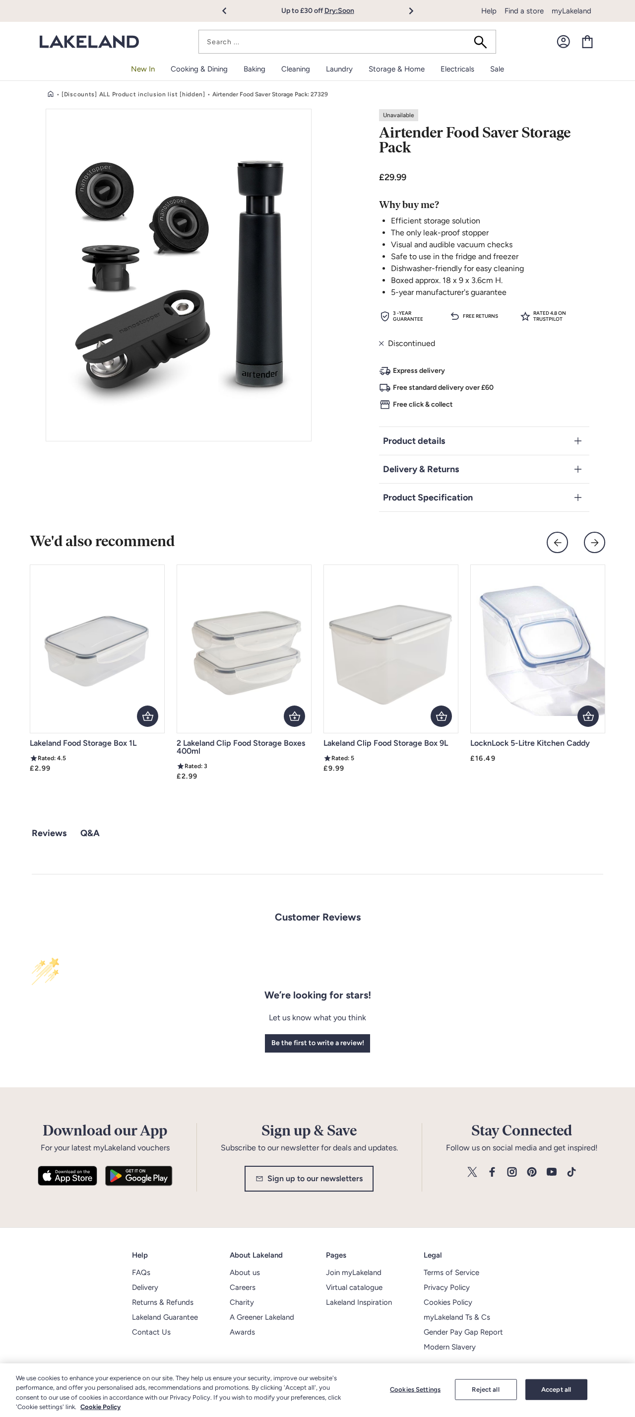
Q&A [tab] (90, 833)
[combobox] (347, 42)
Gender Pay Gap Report (463, 1332)
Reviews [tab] (49, 833)
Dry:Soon (339, 10)
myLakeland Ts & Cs (457, 1317)
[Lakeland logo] (89, 42)
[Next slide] (594, 542)
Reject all (485, 1389)
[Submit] (484, 42)
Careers (242, 1287)
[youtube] (552, 1172)
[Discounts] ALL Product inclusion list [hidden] (133, 94)
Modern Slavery (450, 1347)
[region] (317, 1390)
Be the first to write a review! (317, 1043)
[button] (230, 11)
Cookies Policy (448, 1302)
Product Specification (428, 497)
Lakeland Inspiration (359, 1302)
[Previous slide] (557, 542)
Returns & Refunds (162, 1302)
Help (489, 10)
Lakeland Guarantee (165, 1317)
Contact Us (151, 1332)
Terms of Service (451, 1272)
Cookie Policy (100, 1407)
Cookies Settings (415, 1389)
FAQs (141, 1272)
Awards (242, 1332)
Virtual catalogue (354, 1287)
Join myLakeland (353, 1272)
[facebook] (492, 1172)
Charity (242, 1302)
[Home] (51, 94)
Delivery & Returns (421, 469)
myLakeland (571, 10)
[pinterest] (532, 1172)
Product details (414, 440)
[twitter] (472, 1172)
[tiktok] (571, 1172)
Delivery (145, 1287)
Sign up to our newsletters (315, 1178)
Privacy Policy (447, 1287)
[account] (564, 42)
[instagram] (512, 1172)
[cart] (587, 42)
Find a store (524, 10)
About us (245, 1272)
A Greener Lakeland (262, 1317)
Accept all (556, 1389)
